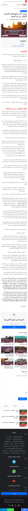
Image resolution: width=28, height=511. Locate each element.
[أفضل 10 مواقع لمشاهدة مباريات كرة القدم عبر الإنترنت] (23, 418)
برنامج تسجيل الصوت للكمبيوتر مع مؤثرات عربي (14, 448)
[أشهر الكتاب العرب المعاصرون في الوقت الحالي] (21, 361)
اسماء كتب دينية (9, 439)
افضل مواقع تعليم (7, 441)
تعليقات (5, 405)
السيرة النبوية (6, 443)
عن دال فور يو (17, 501)
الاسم (26, 392)
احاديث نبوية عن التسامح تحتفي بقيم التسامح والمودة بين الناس (13, 1)
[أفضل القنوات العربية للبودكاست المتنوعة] (7, 349)
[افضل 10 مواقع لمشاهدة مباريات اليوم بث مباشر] (23, 424)
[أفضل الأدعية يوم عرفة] (7, 339)
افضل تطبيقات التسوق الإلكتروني (18, 441)
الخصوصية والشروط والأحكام (9, 501)
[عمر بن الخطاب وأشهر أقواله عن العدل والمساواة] (21, 349)
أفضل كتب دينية (8, 436)
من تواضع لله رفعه (6, 452)
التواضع (11, 443)
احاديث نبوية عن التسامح (18, 439)
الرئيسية (22, 501)
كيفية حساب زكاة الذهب (15, 452)
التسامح (16, 443)
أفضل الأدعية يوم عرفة (8, 344)
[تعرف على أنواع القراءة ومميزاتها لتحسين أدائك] (7, 361)
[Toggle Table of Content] (24, 61)
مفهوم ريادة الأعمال (23, 344)
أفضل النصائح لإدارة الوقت (17, 436)
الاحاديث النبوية (21, 443)
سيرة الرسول (5, 450)
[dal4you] (21, 5)
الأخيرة (14, 405)
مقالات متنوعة (16, 8)
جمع (23, 405)
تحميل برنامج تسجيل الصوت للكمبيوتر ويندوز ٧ (17, 450)
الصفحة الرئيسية (23, 8)
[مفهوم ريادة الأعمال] (21, 339)
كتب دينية (23, 452)
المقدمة (22, 43)
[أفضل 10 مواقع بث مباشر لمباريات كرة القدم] (23, 412)
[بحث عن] (6, 5)
